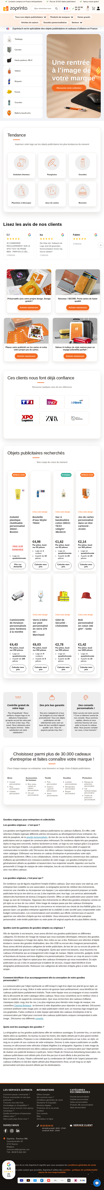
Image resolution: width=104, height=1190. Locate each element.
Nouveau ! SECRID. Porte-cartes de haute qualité (77, 300)
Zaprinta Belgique (22, 1005)
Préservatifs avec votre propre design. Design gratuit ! (29, 300)
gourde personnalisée (36, 837)
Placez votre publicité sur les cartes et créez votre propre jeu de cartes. (26, 348)
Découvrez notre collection (69, 88)
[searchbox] (43, 8)
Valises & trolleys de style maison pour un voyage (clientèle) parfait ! (75, 348)
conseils (39, 1018)
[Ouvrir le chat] (97, 1183)
